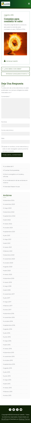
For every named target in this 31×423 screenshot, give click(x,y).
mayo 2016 (7, 341)
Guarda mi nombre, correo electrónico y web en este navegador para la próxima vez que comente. (15, 149)
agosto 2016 (8, 329)
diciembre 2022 (9, 212)
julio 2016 (7, 333)
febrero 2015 (8, 391)
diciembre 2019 (9, 278)
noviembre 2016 (9, 317)
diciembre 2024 (9, 200)
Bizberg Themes (24, 419)
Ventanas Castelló (12, 61)
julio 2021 (7, 235)
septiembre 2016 (9, 325)
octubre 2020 (8, 263)
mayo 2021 (7, 239)
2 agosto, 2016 (9, 15)
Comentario (5, 96)
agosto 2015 (8, 368)
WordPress (4, 419)
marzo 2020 (8, 274)
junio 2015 (7, 376)
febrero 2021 (8, 251)
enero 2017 (7, 309)
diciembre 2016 (9, 313)
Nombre (4, 122)
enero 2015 (7, 395)
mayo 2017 (7, 302)
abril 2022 (7, 220)
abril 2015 (7, 384)
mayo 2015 (7, 380)
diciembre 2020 (9, 255)
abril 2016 (7, 345)
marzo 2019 (8, 282)
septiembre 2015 (9, 364)
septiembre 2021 (9, 231)
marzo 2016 (8, 348)
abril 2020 (7, 270)
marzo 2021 (8, 247)
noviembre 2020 (9, 259)
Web (2, 138)
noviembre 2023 (9, 204)
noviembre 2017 (9, 294)
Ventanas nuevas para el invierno (16, 74)
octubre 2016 (8, 321)
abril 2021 (7, 243)
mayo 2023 (7, 208)
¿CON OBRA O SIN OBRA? (12, 69)
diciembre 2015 (9, 352)
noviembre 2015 (9, 356)
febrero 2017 (8, 305)
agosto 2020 (8, 267)
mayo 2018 (7, 286)
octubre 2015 (8, 360)
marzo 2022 (8, 224)
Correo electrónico (7, 130)
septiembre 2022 (9, 216)
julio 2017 (7, 298)
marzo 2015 (8, 388)
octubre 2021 (8, 227)
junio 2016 (7, 337)
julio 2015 (7, 372)
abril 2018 (7, 290)
